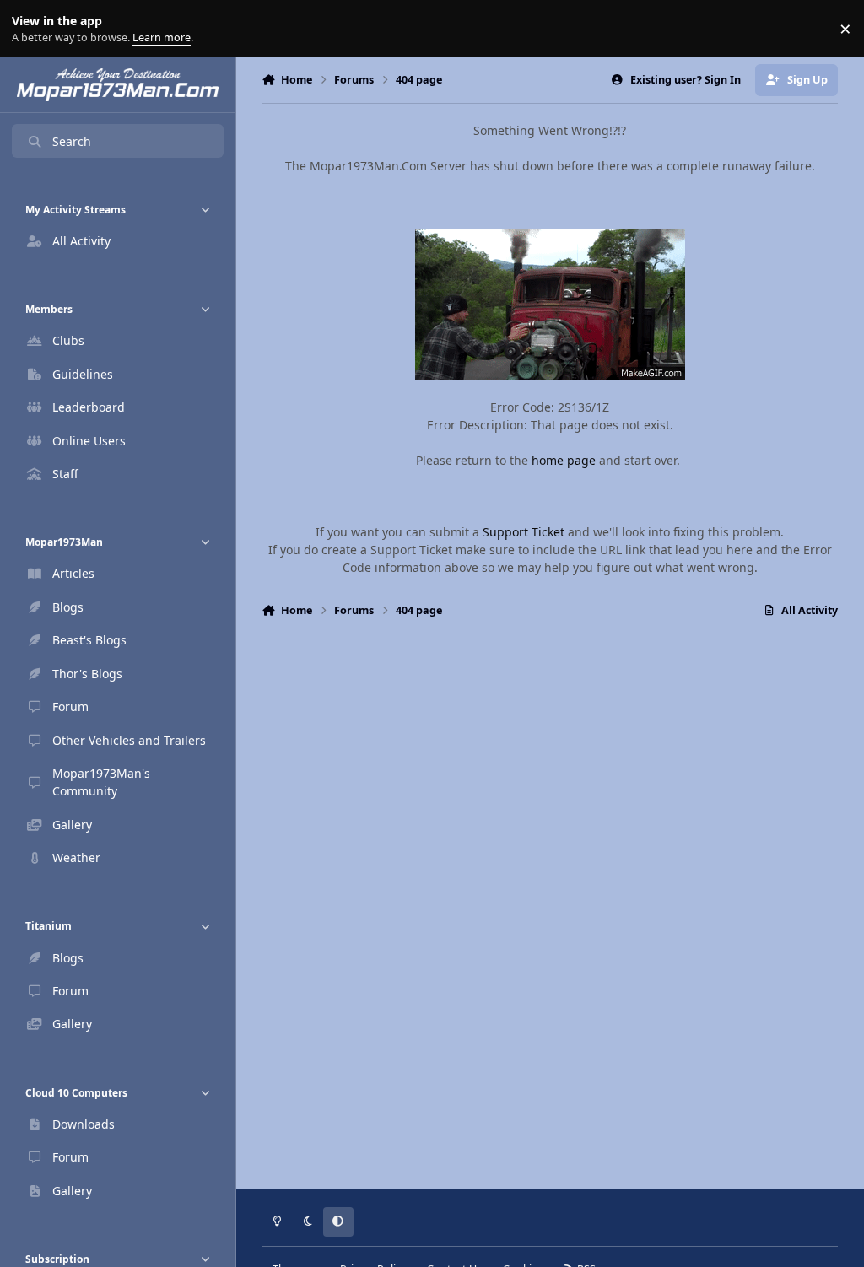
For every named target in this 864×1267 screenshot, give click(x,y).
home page (564, 460)
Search (71, 141)
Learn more (32, 29)
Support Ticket (523, 532)
